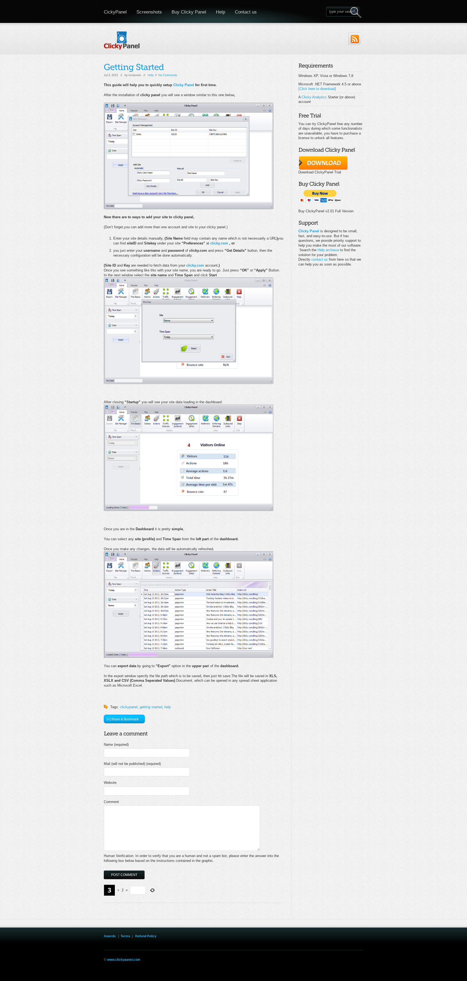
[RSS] (354, 38)
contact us (319, 259)
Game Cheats (266, 969)
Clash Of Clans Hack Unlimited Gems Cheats (194, 964)
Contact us (246, 12)
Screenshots (149, 12)
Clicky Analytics (314, 97)
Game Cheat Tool (306, 964)
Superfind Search (189, 969)
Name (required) (116, 745)
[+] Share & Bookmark (123, 719)
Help (220, 12)
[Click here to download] (317, 89)
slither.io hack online (333, 964)
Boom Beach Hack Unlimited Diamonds (267, 964)
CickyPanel (115, 12)
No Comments (167, 75)
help (167, 707)
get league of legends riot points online (137, 964)
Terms (125, 936)
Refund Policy (145, 936)
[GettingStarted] (134, 67)
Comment (111, 802)
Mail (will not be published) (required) (132, 764)
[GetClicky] (209, 243)
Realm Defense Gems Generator (299, 969)
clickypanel (129, 707)
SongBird (233, 964)
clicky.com (219, 243)
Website (110, 783)
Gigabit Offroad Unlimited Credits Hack (230, 969)
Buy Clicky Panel (189, 12)
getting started (151, 707)
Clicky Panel (183, 85)
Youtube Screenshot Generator (343, 969)
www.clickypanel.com (123, 960)
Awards (110, 936)
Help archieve (328, 250)
